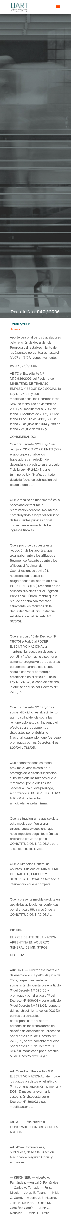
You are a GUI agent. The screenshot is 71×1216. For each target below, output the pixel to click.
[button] (58, 6)
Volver (17, 329)
